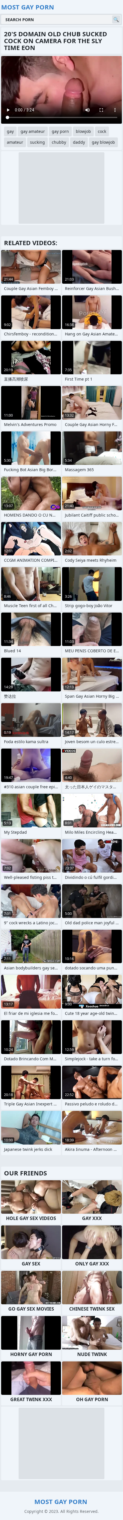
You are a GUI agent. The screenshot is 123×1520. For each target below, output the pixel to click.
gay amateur (33, 131)
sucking (37, 142)
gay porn (60, 131)
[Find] (116, 19)
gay (10, 131)
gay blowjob (103, 142)
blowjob (83, 131)
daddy (79, 142)
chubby (59, 142)
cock (102, 131)
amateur (15, 142)
